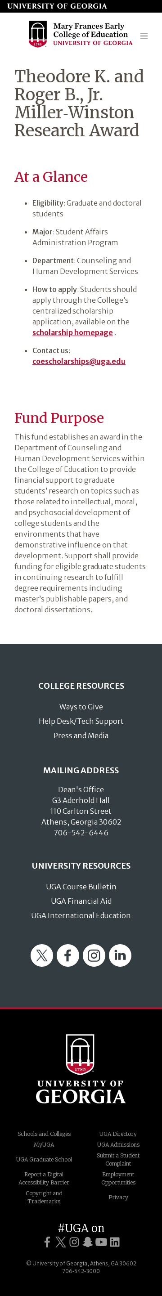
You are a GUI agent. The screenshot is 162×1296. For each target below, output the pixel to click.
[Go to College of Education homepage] (81, 46)
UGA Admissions (118, 1144)
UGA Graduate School (44, 1159)
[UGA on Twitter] (61, 1242)
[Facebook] (68, 964)
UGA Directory (118, 1133)
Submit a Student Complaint (118, 1159)
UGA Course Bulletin (81, 886)
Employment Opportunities (118, 1178)
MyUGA (44, 1144)
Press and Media (81, 735)
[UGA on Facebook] (47, 1242)
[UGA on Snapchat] (87, 1242)
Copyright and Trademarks (44, 1197)
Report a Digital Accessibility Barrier (43, 1178)
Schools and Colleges (44, 1133)
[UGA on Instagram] (74, 1242)
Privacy (118, 1197)
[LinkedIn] (120, 964)
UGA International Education (81, 915)
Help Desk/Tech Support (81, 721)
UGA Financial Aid (81, 901)
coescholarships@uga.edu (79, 361)
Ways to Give (81, 706)
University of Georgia (81, 1069)
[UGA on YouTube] (101, 1242)
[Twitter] (42, 964)
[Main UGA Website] (57, 6)
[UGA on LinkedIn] (115, 1242)
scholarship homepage (72, 332)
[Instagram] (94, 964)
